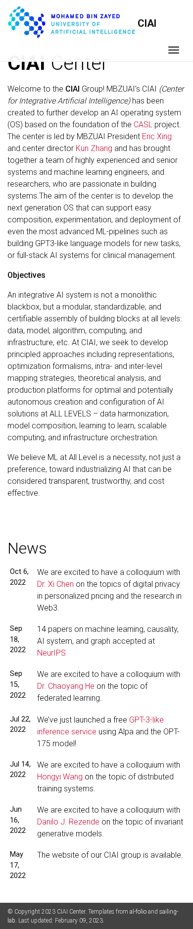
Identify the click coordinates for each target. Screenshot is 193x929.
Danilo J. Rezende (68, 821)
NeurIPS (51, 653)
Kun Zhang (94, 148)
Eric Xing (157, 136)
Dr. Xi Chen (55, 584)
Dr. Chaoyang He (66, 686)
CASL (143, 124)
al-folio (138, 911)
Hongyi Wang (60, 776)
